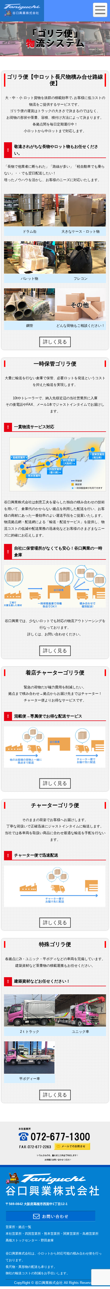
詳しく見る (55, 341)
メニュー (100, 10)
